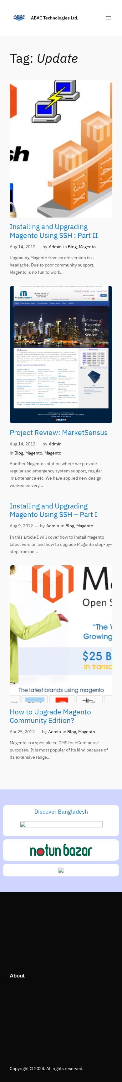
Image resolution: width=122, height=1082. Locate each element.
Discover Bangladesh (61, 811)
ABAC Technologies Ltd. (54, 18)
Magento (87, 247)
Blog (72, 247)
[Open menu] (108, 18)
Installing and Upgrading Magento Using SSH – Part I (53, 510)
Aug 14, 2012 (22, 247)
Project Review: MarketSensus (59, 432)
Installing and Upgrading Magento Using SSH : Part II (54, 231)
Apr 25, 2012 (22, 732)
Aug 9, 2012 (21, 526)
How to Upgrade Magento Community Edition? (50, 716)
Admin (55, 247)
